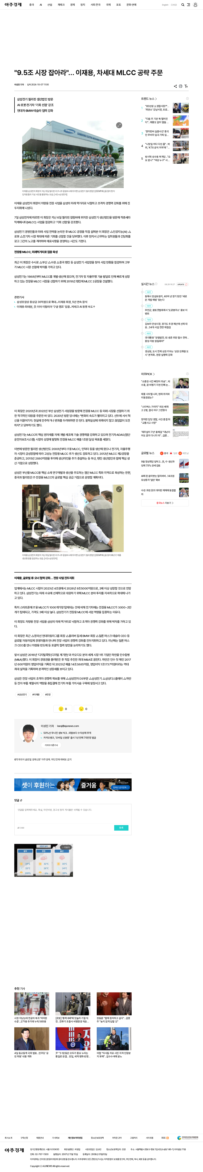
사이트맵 (149, 1138)
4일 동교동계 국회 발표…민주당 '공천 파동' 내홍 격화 (31, 1055)
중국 (31, 4)
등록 (121, 827)
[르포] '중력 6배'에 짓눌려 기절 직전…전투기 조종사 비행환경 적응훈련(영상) (72, 1020)
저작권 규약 (117, 1138)
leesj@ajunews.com (68, 726)
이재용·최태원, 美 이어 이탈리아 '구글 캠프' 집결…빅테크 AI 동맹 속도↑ (56, 306)
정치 (82, 4)
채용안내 (40, 1138)
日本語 (174, 5)
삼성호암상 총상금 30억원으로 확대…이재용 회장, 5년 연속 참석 (52, 302)
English (165, 5)
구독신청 (24, 1138)
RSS (164, 1138)
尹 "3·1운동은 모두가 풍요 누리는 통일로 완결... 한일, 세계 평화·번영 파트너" (72, 1055)
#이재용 (36, 694)
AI (41, 4)
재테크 (61, 4)
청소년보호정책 (97, 1138)
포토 (118, 4)
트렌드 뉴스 (147, 99)
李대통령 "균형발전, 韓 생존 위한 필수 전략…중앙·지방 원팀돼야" (167, 339)
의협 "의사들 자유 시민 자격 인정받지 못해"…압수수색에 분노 (114, 1055)
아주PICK (146, 374)
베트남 (186, 453)
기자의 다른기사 (51, 745)
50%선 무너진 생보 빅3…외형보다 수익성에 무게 (67, 732)
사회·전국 (96, 4)
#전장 (48, 694)
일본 (175, 453)
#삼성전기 (22, 694)
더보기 (156, 504)
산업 (49, 4)
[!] (187, 98)
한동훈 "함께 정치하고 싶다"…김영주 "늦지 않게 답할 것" (113, 1020)
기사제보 (55, 1138)
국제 (108, 4)
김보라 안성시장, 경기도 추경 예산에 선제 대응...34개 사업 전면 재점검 (166, 325)
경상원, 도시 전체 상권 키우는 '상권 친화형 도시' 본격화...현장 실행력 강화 (167, 353)
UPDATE (181, 285)
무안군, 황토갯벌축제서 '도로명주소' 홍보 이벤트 (166, 312)
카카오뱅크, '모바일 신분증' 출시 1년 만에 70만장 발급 (69, 737)
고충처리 (133, 1138)
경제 (72, 4)
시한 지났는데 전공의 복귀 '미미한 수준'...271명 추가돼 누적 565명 (30, 1020)
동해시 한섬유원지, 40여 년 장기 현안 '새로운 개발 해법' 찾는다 (166, 298)
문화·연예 (131, 4)
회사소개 (8, 1138)
